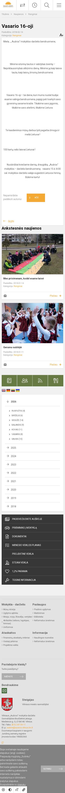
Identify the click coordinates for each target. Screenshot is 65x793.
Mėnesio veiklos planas (26, 545)
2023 (13, 464)
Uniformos (8, 627)
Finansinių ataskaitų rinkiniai (16, 638)
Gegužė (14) (17, 420)
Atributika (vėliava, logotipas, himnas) (16, 622)
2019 (13, 498)
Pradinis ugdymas (42, 609)
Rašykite (8, 676)
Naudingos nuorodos (44, 638)
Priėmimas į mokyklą (24, 527)
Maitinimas (39, 613)
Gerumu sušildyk (12, 347)
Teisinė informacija (24, 580)
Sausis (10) (17, 439)
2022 (13, 473)
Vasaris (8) (17, 434)
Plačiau (54, 295)
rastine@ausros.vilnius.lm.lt (20, 727)
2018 (13, 506)
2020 (13, 489)
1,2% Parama (20, 571)
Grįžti (11, 221)
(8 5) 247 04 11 (19, 724)
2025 (13, 447)
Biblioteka (38, 617)
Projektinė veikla (23, 554)
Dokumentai (19, 536)
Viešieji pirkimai (10, 641)
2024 (13, 456)
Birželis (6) (17, 415)
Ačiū (33, 197)
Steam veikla (20, 562)
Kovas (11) (17, 429)
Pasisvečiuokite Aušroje (27, 519)
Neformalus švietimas (44, 620)
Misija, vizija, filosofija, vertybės (17, 617)
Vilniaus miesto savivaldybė (35, 704)
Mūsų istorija (9, 609)
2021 (13, 481)
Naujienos (19, 14)
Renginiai (32, 14)
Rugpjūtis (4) (18, 411)
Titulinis (6, 14)
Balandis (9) (18, 425)
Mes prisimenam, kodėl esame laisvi (23, 278)
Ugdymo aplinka (10, 613)
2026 (13, 401)
